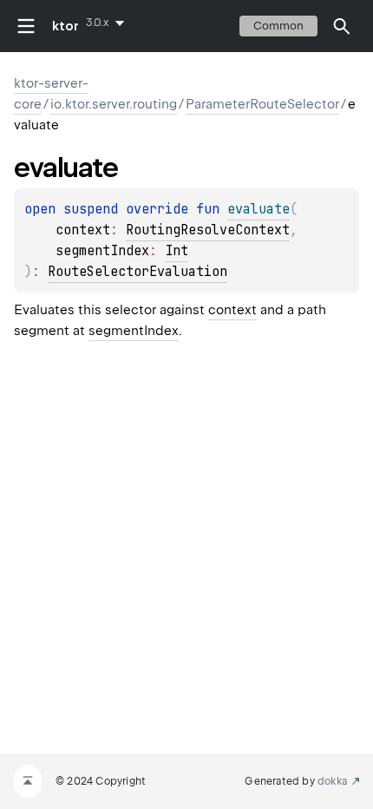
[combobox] (108, 22)
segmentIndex (133, 331)
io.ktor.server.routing (113, 104)
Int (176, 251)
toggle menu (26, 26)
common (278, 25)
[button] (341, 26)
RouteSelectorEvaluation (137, 271)
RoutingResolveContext (208, 230)
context (232, 310)
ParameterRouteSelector (262, 104)
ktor (65, 26)
